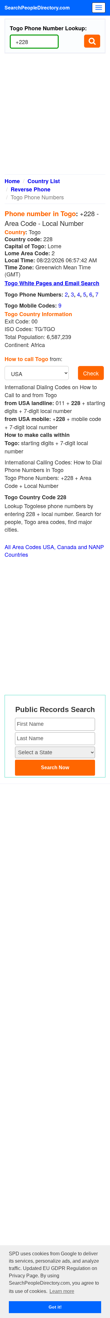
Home (12, 181)
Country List (44, 181)
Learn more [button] (62, 1291)
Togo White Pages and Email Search (52, 283)
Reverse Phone (30, 189)
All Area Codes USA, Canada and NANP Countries (54, 551)
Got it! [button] (55, 1307)
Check (91, 373)
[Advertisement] (55, 116)
